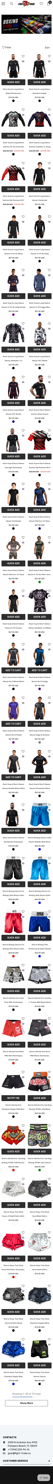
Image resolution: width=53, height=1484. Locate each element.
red (13, 956)
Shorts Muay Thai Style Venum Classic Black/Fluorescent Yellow (39, 1375)
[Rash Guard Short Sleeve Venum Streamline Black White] (40, 761)
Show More (26, 1403)
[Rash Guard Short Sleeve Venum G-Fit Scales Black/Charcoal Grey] (13, 601)
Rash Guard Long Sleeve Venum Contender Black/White (39, 198)
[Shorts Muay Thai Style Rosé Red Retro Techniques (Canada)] (13, 1242)
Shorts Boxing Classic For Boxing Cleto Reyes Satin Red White (13, 947)
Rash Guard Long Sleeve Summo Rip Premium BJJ (13, 198)
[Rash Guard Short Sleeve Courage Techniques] (13, 440)
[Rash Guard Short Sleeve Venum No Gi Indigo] (40, 654)
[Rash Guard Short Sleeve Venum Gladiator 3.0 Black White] (40, 601)
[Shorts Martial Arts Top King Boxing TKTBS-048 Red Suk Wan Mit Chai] (13, 1135)
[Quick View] (23, 61)
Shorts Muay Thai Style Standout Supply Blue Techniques (13, 1375)
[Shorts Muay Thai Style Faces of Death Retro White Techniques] (13, 1189)
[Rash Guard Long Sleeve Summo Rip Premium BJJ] (13, 173)
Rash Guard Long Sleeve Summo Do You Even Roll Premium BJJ (13, 145)
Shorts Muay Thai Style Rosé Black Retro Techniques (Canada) (39, 1214)
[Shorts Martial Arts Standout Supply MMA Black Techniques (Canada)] (13, 1082)
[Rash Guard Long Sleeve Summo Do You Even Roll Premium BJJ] (13, 119)
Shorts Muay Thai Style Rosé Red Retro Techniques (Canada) (13, 1268)
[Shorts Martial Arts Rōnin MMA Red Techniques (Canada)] (13, 1028)
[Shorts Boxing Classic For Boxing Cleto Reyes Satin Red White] (13, 921)
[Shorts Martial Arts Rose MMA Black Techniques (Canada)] (40, 1028)
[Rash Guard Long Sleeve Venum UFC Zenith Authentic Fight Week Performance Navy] (13, 387)
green (39, 582)
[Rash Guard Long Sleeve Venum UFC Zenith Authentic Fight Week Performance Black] (40, 333)
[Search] (11, 3)
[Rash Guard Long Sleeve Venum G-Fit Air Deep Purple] (13, 280)
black (13, 100)
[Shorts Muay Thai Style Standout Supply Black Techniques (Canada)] (40, 1296)
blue (39, 314)
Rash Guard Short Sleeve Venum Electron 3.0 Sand (13, 572)
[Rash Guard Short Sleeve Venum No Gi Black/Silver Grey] (13, 654)
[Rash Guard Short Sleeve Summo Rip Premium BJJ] (40, 440)
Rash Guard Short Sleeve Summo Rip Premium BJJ (39, 465)
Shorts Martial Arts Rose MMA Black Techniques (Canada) (39, 1054)
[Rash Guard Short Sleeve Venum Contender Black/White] (13, 494)
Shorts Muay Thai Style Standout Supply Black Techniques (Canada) (39, 1321)
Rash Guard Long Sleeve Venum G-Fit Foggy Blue (39, 305)
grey (39, 742)
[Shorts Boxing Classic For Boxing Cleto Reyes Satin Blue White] (40, 868)
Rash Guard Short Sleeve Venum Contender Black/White (13, 519)
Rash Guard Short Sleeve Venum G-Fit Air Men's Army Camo (40, 573)
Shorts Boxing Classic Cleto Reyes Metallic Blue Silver (39, 840)
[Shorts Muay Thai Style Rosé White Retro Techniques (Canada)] (40, 1242)
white (13, 1223)
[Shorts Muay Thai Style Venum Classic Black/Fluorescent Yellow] (40, 1349)
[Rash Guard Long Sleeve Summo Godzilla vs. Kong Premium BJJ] (40, 119)
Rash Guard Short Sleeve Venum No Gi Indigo (39, 679)
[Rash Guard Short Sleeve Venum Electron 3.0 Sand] (13, 547)
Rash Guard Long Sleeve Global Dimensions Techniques (13, 91)
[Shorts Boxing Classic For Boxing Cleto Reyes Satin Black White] (13, 868)
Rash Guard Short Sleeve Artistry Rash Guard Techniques (39, 412)
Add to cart (13, 670)
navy (13, 421)
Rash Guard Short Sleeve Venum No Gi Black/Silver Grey (13, 679)
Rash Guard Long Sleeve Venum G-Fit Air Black (13, 252)
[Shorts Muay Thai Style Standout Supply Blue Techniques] (13, 1349)
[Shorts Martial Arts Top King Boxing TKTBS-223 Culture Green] (40, 1135)
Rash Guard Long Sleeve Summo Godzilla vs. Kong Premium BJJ (39, 145)
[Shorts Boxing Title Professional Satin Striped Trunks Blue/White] (40, 921)
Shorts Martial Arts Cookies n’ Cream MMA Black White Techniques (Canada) (39, 1000)
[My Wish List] (41, 3)
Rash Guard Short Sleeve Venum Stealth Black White (13, 786)
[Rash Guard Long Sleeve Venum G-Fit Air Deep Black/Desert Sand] (40, 226)
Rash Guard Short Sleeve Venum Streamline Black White (39, 786)
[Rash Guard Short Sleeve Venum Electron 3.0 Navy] (40, 494)
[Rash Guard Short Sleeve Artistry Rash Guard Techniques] (40, 387)
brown (13, 582)
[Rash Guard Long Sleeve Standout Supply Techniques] (40, 66)
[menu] (3, 3)
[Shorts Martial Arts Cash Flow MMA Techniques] (13, 975)
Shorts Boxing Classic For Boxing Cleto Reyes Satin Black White (13, 893)
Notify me (13, 1098)
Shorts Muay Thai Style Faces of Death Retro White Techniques (13, 1214)
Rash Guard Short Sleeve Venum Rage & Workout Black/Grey (39, 733)
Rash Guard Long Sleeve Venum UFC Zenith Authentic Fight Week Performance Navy (13, 412)
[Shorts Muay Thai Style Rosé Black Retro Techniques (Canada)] (40, 1189)
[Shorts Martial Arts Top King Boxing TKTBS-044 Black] (40, 1082)
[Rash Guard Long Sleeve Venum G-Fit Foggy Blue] (40, 280)
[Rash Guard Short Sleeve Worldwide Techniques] (13, 814)
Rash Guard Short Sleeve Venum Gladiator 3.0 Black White (39, 626)
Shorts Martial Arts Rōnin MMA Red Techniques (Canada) (13, 1054)
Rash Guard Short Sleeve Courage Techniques (13, 465)
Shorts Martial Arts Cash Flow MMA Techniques (13, 1000)
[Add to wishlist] (23, 56)
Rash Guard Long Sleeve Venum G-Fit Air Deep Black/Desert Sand (39, 252)
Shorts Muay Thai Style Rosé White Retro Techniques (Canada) (39, 1268)
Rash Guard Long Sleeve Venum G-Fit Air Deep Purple (13, 305)
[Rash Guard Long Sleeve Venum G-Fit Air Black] (13, 226)
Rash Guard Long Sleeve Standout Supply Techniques (39, 91)
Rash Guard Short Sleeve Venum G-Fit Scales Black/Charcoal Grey (13, 626)
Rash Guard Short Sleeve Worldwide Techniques (13, 840)
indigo (39, 689)
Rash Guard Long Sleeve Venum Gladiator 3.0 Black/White (13, 359)
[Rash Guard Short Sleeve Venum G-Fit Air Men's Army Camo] (40, 547)
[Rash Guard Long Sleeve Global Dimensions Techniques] (13, 66)
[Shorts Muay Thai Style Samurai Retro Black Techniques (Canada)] (13, 1296)
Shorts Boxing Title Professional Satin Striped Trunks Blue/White (40, 947)
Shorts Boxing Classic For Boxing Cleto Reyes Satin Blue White (39, 893)
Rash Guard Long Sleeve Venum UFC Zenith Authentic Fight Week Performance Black (39, 359)
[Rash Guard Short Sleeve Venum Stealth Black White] (13, 761)
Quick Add (13, 82)
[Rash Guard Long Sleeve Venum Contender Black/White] (40, 173)
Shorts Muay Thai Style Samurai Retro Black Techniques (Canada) (13, 1321)
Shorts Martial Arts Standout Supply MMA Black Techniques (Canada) (13, 1107)
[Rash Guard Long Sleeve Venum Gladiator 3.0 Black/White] (13, 333)
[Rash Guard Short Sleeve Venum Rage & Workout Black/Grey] (40, 707)
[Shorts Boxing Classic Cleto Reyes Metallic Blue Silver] (40, 814)
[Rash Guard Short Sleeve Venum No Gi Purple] (13, 707)
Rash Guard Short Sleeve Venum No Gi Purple (13, 733)
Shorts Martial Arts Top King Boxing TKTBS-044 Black (39, 1107)
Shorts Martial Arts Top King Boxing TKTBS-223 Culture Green (39, 1161)
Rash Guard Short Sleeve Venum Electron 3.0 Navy (39, 519)
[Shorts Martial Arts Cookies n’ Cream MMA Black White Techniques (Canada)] (40, 975)
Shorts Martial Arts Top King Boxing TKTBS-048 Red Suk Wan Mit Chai (13, 1161)
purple (13, 314)
